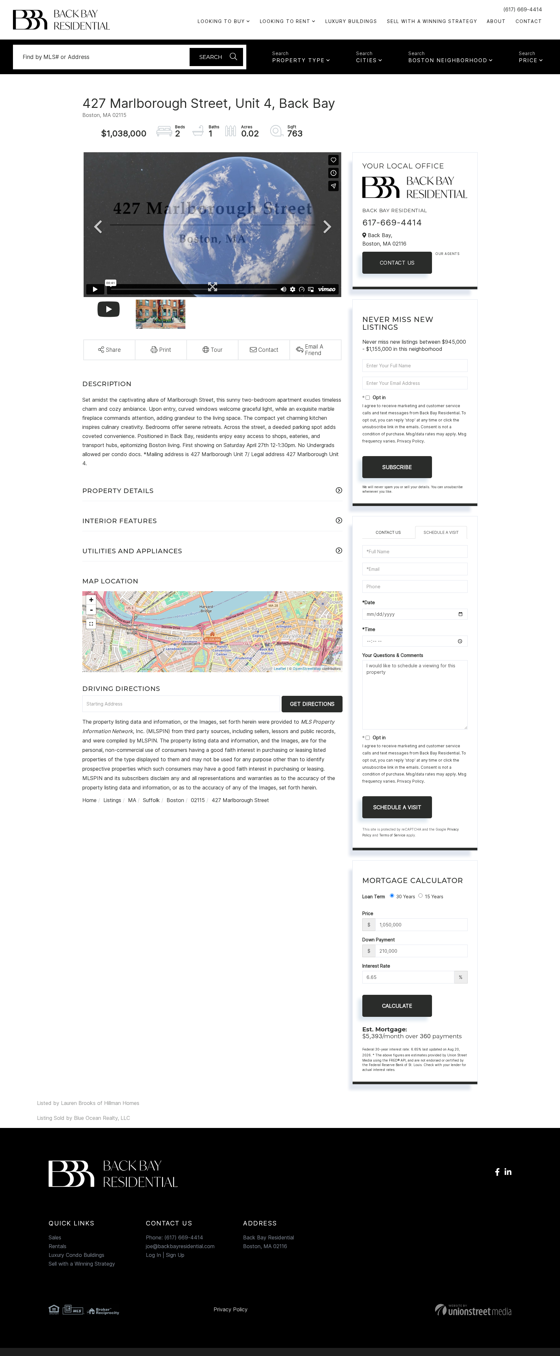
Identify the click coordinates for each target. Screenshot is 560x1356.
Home (89, 800)
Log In (153, 1255)
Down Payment (378, 939)
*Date (368, 602)
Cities (366, 60)
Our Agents (447, 254)
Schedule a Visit (441, 532)
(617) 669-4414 (522, 9)
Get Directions (312, 704)
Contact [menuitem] (529, 21)
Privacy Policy (410, 441)
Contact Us (397, 262)
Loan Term (373, 896)
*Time (368, 629)
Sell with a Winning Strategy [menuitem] (432, 21)
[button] (216, 57)
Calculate (397, 1006)
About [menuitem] (496, 21)
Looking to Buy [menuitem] (221, 21)
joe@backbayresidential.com (180, 1246)
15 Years (434, 896)
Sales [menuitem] (55, 1237)
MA (132, 800)
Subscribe (397, 467)
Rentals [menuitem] (57, 1246)
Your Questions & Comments (392, 655)
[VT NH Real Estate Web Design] (437, 1310)
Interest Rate (376, 966)
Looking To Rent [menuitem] (285, 21)
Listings (112, 800)
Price (528, 60)
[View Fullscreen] (91, 624)
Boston (175, 800)
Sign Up (175, 1255)
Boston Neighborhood (447, 60)
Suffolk (151, 800)
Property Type (298, 60)
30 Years (405, 896)
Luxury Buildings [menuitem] (351, 21)
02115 (198, 800)
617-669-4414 (392, 222)
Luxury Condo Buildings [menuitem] (76, 1255)
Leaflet (280, 668)
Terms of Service (392, 835)
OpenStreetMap (307, 668)
